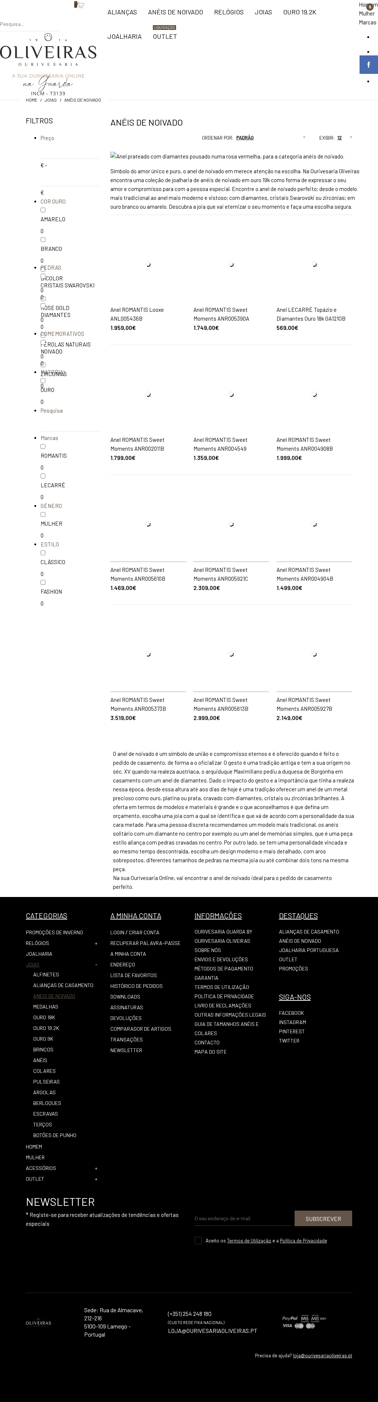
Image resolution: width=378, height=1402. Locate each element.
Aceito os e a (266, 1241)
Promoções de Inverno (54, 932)
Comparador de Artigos (140, 1029)
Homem (34, 1146)
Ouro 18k (44, 1017)
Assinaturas (126, 1007)
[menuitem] (122, 15)
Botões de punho (54, 1135)
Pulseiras (46, 1081)
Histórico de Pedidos (136, 986)
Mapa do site (211, 1051)
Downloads (125, 996)
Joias (51, 99)
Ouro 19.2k (46, 1028)
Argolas (44, 1092)
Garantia (207, 978)
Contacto (207, 1042)
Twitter (289, 1040)
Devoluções (126, 1018)
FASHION (51, 591)
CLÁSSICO (53, 562)
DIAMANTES (56, 314)
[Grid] (110, 140)
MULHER (51, 523)
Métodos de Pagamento (224, 968)
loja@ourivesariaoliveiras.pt (322, 1355)
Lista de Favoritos (133, 975)
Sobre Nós (208, 950)
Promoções (293, 968)
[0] (70, 16)
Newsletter (126, 1050)
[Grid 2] (117, 140)
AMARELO (53, 219)
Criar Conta (144, 932)
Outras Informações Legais (230, 1015)
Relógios (37, 943)
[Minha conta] (63, 16)
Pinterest (292, 1031)
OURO (47, 389)
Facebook (291, 1013)
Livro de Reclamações (223, 1005)
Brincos (43, 1049)
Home (31, 99)
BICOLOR (52, 278)
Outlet (288, 959)
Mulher (367, 13)
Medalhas (45, 1006)
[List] (124, 140)
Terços (42, 1124)
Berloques (47, 1103)
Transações (126, 1039)
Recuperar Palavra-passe (145, 943)
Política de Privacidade (224, 996)
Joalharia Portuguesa (309, 950)
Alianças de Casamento (63, 985)
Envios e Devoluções (221, 959)
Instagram (292, 1022)
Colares (44, 1071)
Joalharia (39, 954)
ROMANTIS (54, 455)
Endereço (122, 964)
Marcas (368, 22)
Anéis (40, 1060)
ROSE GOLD (55, 307)
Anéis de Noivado (82, 99)
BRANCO (51, 248)
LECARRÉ (53, 485)
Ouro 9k (43, 1039)
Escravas (45, 1114)
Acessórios (41, 1168)
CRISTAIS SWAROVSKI (67, 285)
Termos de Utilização (222, 987)
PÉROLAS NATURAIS (66, 344)
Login (117, 932)
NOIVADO (51, 351)
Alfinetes (46, 974)
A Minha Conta (128, 954)
